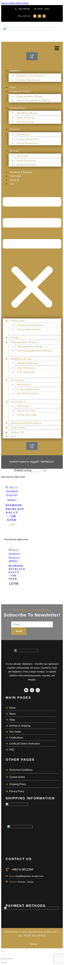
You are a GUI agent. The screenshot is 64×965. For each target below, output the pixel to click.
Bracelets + (15, 129)
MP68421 (12, 500)
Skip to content (8, 3)
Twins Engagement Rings (34, 100)
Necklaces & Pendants (21, 172)
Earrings (23, 156)
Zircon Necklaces (29, 80)
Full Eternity (25, 122)
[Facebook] (34, 16)
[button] (32, 253)
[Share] (8, 958)
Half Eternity (26, 117)
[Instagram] (39, 16)
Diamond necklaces (30, 76)
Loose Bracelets (28, 139)
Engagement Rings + (20, 91)
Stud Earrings (26, 160)
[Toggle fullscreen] (5, 958)
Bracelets (23, 134)
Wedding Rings (27, 113)
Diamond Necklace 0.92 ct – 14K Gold (12, 512)
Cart (12, 184)
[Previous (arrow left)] (2, 962)
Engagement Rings (30, 96)
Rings (13, 87)
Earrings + (15, 151)
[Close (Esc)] (11, 958)
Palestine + (15, 70)
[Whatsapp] (44, 16)
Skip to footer (22, 3)
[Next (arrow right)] (5, 962)
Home (13, 461)
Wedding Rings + (18, 108)
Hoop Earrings (26, 164)
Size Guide (15, 176)
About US (14, 180)
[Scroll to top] (2, 950)
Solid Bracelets (27, 143)
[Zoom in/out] (2, 958)
